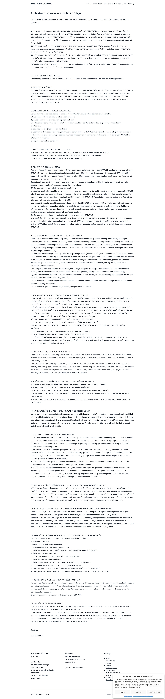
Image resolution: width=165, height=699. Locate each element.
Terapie (108, 665)
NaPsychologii (110, 661)
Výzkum (108, 663)
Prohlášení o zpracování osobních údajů (143, 696)
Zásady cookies (128, 696)
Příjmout (122, 692)
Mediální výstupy (111, 668)
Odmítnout (139, 692)
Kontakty (108, 675)
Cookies (108, 677)
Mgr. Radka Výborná (41, 3)
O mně (108, 658)
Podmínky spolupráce (113, 673)
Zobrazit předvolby (155, 692)
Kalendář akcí (110, 670)
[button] (161, 676)
